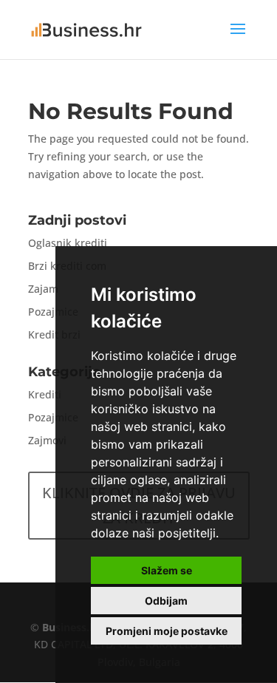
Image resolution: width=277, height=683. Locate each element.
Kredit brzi (54, 334)
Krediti (44, 394)
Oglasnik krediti (67, 243)
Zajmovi (47, 440)
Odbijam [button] (166, 600)
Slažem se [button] (166, 570)
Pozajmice (53, 312)
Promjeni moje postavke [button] (167, 631)
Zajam (43, 289)
